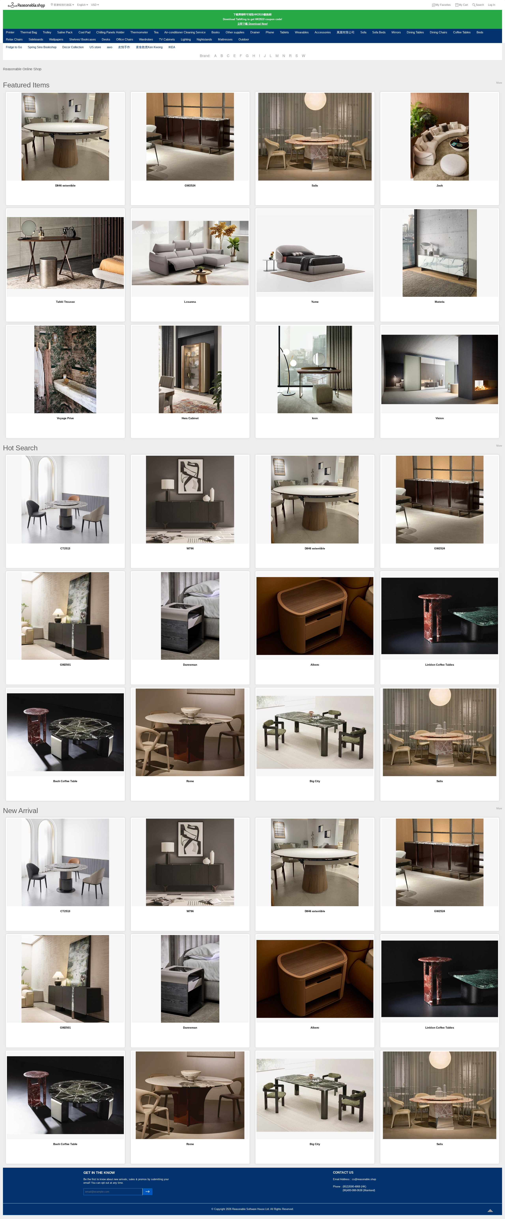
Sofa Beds (379, 32)
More (499, 82)
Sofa (363, 32)
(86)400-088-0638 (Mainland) (359, 1190)
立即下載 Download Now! (253, 23)
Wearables (302, 32)
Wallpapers (56, 39)
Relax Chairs (14, 39)
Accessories (323, 32)
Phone (270, 32)
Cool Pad (84, 32)
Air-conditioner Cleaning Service (185, 32)
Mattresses (225, 39)
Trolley (47, 32)
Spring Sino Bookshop (42, 47)
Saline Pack (65, 32)
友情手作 (124, 47)
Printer (10, 32)
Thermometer (139, 32)
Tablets (284, 32)
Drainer (255, 32)
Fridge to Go (14, 47)
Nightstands (204, 39)
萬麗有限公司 (345, 32)
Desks (106, 39)
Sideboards (36, 39)
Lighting (186, 39)
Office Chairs (124, 39)
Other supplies (235, 32)
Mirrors (396, 32)
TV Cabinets (167, 39)
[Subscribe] (147, 1191)
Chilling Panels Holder (110, 32)
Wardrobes (146, 39)
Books (215, 32)
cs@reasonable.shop (364, 1179)
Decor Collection (73, 47)
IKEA (171, 47)
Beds (480, 32)
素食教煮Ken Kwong (149, 47)
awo (109, 47)
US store (95, 47)
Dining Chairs (438, 32)
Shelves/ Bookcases (82, 39)
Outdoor (243, 39)
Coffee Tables (462, 32)
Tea (156, 32)
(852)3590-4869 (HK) (354, 1186)
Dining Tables (415, 32)
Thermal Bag (28, 32)
